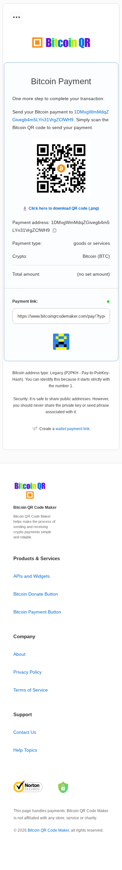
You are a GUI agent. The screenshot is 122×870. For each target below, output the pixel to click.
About (19, 654)
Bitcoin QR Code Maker (48, 830)
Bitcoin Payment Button (37, 611)
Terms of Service (30, 689)
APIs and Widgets (31, 576)
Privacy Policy (27, 672)
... (16, 15)
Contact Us (24, 732)
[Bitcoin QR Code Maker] (30, 499)
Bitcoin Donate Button (35, 594)
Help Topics (25, 750)
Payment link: (25, 301)
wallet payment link (72, 429)
